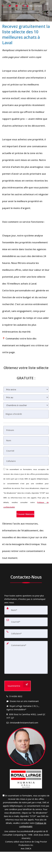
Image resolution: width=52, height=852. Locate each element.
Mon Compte (35, 5)
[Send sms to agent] (10, 5)
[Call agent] (3, 5)
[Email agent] (17, 5)
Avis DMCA (26, 848)
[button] (25, 514)
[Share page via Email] (24, 5)
